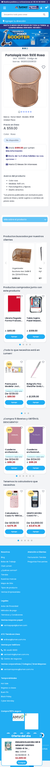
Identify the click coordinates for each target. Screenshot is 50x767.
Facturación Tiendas (37, 557)
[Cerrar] (48, 25)
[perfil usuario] (41, 8)
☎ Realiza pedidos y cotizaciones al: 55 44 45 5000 (23, 2)
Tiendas (4, 574)
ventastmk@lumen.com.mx (16, 654)
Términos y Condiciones (12, 615)
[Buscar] (44, 14)
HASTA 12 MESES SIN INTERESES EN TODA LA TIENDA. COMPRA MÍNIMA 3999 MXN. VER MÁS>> (25, 26)
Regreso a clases (8, 688)
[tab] (20, 344)
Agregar (14, 337)
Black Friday (6, 696)
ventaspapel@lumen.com (15, 625)
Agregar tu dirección (15, 21)
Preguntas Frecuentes (37, 561)
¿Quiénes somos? (9, 570)
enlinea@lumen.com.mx (15, 639)
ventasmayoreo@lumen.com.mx (19, 669)
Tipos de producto (9, 587)
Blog (3, 557)
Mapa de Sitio (7, 583)
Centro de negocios (13, 659)
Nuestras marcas (8, 579)
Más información (14, 151)
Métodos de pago (9, 610)
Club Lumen (6, 566)
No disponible (12, 140)
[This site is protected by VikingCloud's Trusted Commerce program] (31, 721)
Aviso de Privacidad (9, 606)
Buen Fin (4, 692)
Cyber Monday (7, 701)
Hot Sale (4, 683)
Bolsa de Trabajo (8, 561)
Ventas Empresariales (10, 592)
